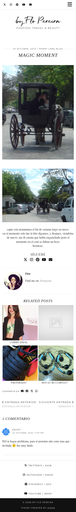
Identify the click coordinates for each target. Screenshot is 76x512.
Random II (56, 404)
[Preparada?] (20, 363)
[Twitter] (4, 4)
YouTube (40, 493)
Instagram (45, 280)
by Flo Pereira (38, 20)
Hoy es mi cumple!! (55, 382)
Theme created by (38, 508)
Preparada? (19, 382)
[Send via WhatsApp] (36, 391)
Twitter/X (39, 465)
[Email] (30, 4)
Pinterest (39, 484)
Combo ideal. (19, 342)
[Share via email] (22, 391)
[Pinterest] (17, 4)
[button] (71, 5)
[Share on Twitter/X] (32, 391)
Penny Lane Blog (51, 49)
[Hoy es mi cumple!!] (55, 363)
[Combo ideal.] (20, 322)
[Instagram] (11, 4)
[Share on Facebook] (27, 391)
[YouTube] (23, 4)
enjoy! (16, 429)
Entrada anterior (19, 404)
